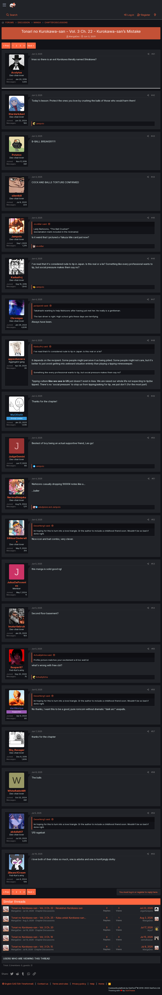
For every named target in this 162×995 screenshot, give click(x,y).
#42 (153, 95)
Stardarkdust (17, 113)
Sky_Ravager (17, 749)
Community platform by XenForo (134, 988)
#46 (153, 258)
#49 (153, 396)
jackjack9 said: (41, 305)
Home (101, 983)
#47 (153, 299)
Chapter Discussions (45, 911)
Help (92, 983)
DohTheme (130, 990)
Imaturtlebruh (16, 626)
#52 (153, 519)
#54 (153, 608)
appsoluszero (16, 358)
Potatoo (17, 154)
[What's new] (155, 14)
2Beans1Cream (17, 872)
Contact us (42, 983)
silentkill (17, 195)
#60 (153, 854)
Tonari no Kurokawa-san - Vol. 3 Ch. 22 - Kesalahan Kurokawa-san (47, 908)
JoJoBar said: (40, 224)
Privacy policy (79, 983)
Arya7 (150, 930)
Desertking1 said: (42, 525)
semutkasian (147, 940)
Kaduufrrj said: (41, 346)
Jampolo (16, 236)
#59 (153, 813)
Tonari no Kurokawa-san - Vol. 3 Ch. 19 (32, 936)
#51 (153, 478)
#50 (153, 438)
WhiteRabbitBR (17, 790)
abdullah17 (16, 831)
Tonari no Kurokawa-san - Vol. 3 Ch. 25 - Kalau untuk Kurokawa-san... (48, 917)
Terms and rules (60, 983)
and (49, 507)
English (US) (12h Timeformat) (18, 983)
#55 (153, 649)
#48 (153, 340)
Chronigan (16, 318)
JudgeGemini (17, 456)
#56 (153, 689)
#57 (153, 731)
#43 (153, 136)
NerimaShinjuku (16, 497)
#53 (153, 564)
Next (30, 45)
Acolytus (16, 72)
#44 (153, 177)
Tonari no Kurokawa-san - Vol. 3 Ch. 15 (32, 946)
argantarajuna (146, 911)
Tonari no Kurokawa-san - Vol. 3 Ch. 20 (32, 927)
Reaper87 (17, 667)
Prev (7, 45)
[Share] (148, 54)
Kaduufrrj (16, 277)
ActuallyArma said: (43, 655)
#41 (153, 54)
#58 (153, 772)
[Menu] (4, 5)
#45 (153, 218)
